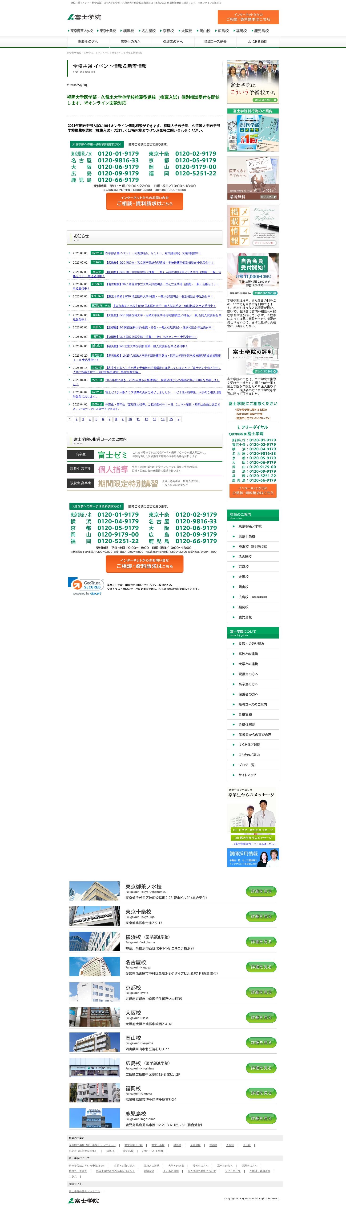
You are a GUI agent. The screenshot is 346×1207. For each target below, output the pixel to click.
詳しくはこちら (144, 456)
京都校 (213, 1145)
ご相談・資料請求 (259, 1171)
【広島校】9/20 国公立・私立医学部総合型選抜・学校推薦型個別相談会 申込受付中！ (159, 263)
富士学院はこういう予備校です (87, 1165)
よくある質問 (171, 1171)
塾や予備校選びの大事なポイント (115, 1171)
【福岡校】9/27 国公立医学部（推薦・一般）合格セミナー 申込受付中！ (151, 337)
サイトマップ (233, 1171)
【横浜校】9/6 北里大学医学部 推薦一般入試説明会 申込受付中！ (146, 346)
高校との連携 (151, 1165)
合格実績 (149, 1171)
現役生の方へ (200, 1165)
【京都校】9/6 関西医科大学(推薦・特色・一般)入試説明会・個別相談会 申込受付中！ (159, 327)
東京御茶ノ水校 (134, 1145)
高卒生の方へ (225, 1165)
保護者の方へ (249, 1165)
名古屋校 (195, 1145)
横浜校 (177, 1145)
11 (138, 419)
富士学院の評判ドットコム (84, 1191)
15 (171, 419)
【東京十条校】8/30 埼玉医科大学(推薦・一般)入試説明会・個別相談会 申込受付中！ (159, 296)
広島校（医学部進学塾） (83, 1150)
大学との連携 (176, 1165)
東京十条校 (158, 1145)
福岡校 (110, 1150)
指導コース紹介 (78, 1171)
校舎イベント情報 (152, 1150)
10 (130, 419)
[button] (86, 586)
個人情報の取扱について (202, 1171)
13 (154, 419)
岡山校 (247, 1145)
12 (146, 419)
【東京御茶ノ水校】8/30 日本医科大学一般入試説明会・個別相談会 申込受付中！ (164, 306)
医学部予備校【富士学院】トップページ (92, 1145)
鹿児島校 (128, 1150)
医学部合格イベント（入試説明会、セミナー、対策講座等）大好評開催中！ (153, 253)
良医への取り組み (124, 1165)
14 (163, 419)
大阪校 (230, 1145)
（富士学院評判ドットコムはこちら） (255, 843)
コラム (73, 1176)
